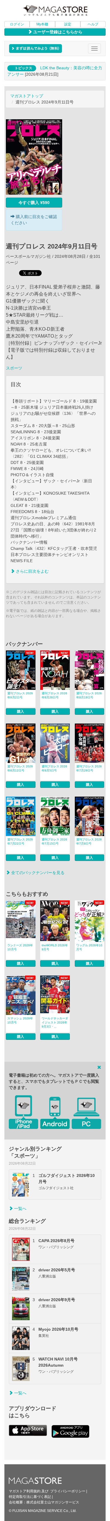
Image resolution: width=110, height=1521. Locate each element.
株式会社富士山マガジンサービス (52, 1502)
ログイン (17, 24)
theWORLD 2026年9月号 (55, 947)
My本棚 (42, 24)
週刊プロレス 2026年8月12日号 (20, 768)
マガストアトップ (26, 96)
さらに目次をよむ (32, 571)
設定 (67, 24)
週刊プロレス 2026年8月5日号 (54, 768)
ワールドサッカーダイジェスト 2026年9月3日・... (55, 1022)
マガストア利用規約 (24, 1491)
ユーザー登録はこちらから (57, 32)
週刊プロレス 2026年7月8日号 (89, 841)
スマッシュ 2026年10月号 (20, 1020)
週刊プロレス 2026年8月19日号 (89, 695)
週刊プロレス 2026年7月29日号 (89, 768)
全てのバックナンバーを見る (37, 872)
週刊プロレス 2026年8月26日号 (54, 695)
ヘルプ (93, 24)
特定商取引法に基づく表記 (30, 1497)
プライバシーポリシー (67, 1491)
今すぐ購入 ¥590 (34, 202)
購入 (20, 711)
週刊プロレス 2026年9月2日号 (20, 695)
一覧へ (19, 1208)
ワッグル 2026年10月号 (89, 947)
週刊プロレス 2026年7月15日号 (54, 841)
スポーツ (14, 368)
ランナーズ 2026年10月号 (20, 947)
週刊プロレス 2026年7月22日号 (20, 841)
